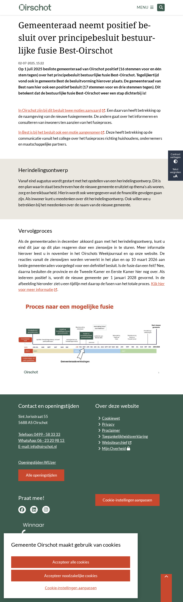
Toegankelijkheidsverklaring (125, 436)
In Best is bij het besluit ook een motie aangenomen (59, 132)
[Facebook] (22, 510)
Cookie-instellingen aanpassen (71, 587)
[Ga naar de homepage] (35, 8)
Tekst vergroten (175, 171)
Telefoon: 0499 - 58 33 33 (39, 434)
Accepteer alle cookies (70, 562)
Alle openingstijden (41, 475)
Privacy (108, 424)
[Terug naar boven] (166, 588)
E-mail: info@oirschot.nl (37, 446)
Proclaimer (111, 430)
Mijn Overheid (114, 448)
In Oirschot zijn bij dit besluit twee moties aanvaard (59, 110)
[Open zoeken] (161, 7)
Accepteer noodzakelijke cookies (70, 575)
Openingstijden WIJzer (37, 462)
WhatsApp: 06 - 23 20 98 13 (41, 440)
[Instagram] (46, 510)
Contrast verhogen (175, 156)
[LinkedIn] (34, 510)
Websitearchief (114, 442)
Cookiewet (111, 418)
